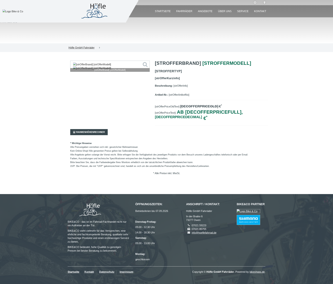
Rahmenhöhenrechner (90, 132)
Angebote (205, 11)
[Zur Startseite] (95, 11)
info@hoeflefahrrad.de (204, 232)
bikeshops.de (257, 271)
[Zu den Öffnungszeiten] (255, 2)
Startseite (163, 11)
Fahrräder (184, 11)
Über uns (225, 11)
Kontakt (260, 11)
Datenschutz (106, 271)
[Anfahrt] (264, 2)
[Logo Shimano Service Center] (248, 220)
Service (243, 11)
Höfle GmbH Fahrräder (82, 47)
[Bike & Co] (248, 211)
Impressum (126, 271)
